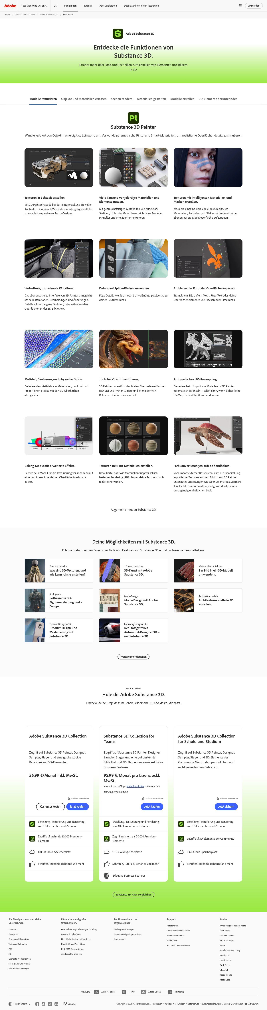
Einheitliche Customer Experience (76, 939)
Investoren (224, 955)
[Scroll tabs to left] (3, 99)
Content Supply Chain (70, 934)
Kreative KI (13, 929)
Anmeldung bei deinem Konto (233, 925)
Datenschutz (193, 1004)
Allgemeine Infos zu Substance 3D (133, 510)
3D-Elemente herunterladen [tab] (218, 99)
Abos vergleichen (108, 5)
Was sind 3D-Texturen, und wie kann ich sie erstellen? (68, 572)
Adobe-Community (175, 935)
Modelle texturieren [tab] (43, 99)
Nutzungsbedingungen (211, 1004)
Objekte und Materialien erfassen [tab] (84, 99)
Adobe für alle (226, 975)
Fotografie (13, 934)
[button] (241, 6)
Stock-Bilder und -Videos (19, 963)
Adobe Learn (172, 940)
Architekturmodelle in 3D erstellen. (216, 602)
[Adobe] (10, 5)
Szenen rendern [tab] (122, 99)
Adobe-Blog (225, 980)
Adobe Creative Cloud (25, 14)
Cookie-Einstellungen (233, 1004)
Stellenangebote (227, 935)
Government (119, 939)
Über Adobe (225, 930)
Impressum (157, 1004)
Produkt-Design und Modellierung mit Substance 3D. (63, 632)
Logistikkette (225, 960)
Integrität (224, 970)
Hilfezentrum (172, 925)
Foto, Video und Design (32, 5)
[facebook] (37, 1004)
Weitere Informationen (133, 656)
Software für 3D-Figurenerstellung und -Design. (66, 602)
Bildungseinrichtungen (124, 929)
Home (7, 14)
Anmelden (254, 5)
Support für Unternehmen (178, 945)
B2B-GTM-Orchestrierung (72, 949)
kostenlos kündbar (135, 786)
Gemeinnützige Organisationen (128, 934)
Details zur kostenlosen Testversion (141, 5)
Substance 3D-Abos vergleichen (133, 894)
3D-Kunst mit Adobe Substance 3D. (138, 572)
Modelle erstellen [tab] (182, 99)
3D (55, 5)
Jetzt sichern (226, 806)
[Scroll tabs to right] (264, 99)
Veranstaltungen (227, 940)
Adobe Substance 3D (49, 14)
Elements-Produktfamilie (20, 959)
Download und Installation (178, 930)
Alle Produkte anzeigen (19, 968)
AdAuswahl (253, 1004)
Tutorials (88, 5)
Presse (222, 945)
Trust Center (225, 965)
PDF (10, 949)
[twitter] (50, 1004)
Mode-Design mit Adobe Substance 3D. (141, 602)
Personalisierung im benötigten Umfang (79, 929)
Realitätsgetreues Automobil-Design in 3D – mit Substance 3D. (142, 632)
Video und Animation (18, 944)
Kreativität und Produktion (73, 944)
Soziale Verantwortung (230, 950)
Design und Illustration (19, 939)
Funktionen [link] (70, 5)
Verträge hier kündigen (175, 1004)
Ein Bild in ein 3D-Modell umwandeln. (216, 572)
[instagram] (43, 1004)
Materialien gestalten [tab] (151, 99)
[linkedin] (56, 1004)
